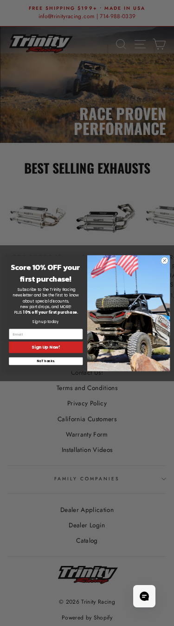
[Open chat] (144, 596)
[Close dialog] (164, 260)
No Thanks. (46, 361)
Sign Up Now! (46, 347)
